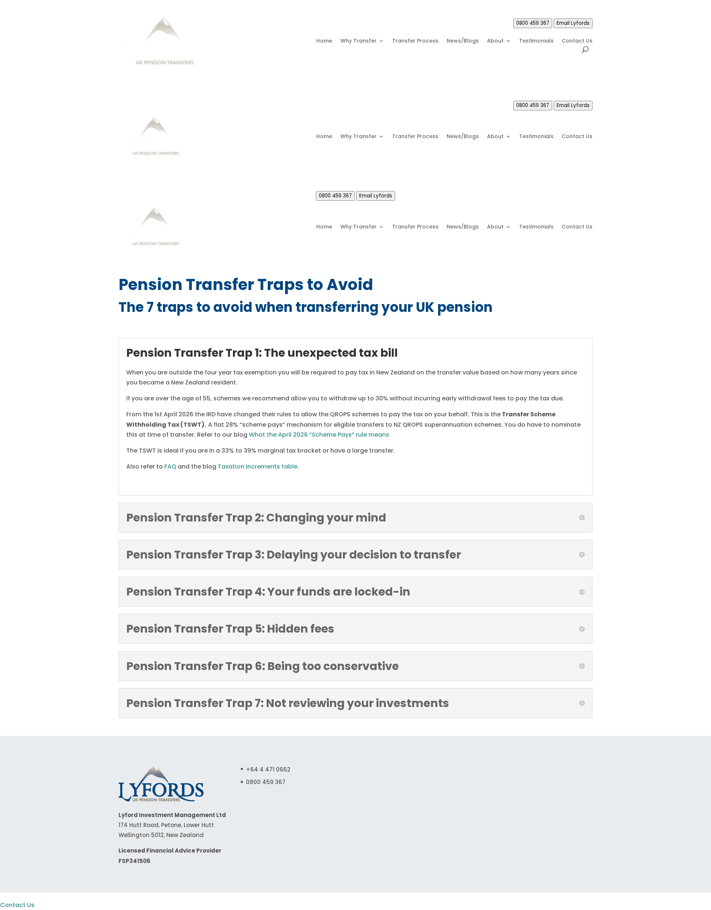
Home (324, 41)
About (495, 41)
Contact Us (577, 41)
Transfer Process (415, 41)
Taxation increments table (257, 466)
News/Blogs (463, 41)
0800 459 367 (532, 23)
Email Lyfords (573, 23)
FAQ (170, 466)
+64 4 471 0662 (268, 769)
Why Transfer (358, 41)
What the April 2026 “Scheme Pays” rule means (319, 434)
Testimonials (536, 41)
